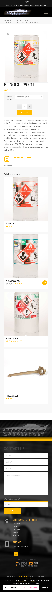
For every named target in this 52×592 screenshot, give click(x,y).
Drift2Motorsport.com (22, 576)
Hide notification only (29, 587)
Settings (45, 587)
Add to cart (25, 112)
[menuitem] (26, 1)
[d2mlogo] (21, 12)
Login (27, 2)
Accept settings (11, 587)
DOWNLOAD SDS (22, 157)
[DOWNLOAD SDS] (7, 159)
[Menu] (44, 12)
